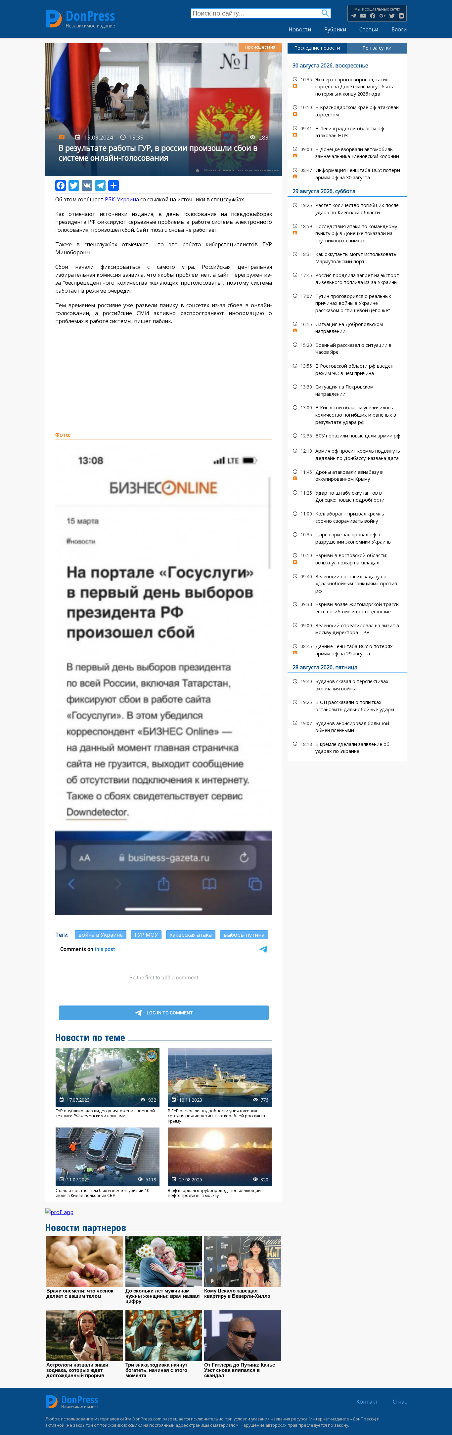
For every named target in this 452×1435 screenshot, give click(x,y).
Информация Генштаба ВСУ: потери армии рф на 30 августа (347, 173)
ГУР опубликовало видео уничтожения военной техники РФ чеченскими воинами (107, 1085)
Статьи (368, 29)
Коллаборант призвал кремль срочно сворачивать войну (347, 516)
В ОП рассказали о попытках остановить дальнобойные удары (347, 705)
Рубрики (335, 29)
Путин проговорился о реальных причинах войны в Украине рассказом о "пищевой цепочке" (347, 302)
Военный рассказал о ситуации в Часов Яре (347, 347)
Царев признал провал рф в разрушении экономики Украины (347, 537)
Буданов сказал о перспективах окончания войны (347, 684)
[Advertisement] (163, 378)
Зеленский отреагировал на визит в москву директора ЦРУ (347, 628)
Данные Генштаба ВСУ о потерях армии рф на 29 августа (347, 649)
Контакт (367, 1401)
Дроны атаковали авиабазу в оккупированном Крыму (347, 474)
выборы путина (244, 934)
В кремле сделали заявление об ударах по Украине (347, 747)
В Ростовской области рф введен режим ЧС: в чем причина (347, 368)
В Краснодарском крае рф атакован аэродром (347, 110)
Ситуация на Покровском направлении (347, 389)
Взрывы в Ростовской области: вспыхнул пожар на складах (347, 558)
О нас (400, 1401)
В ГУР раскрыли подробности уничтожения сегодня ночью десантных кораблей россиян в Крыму (219, 1085)
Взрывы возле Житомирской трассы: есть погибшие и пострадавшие (347, 607)
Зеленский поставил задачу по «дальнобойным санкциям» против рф (347, 583)
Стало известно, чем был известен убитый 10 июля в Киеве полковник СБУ (107, 1163)
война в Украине (100, 934)
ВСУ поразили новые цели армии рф (347, 435)
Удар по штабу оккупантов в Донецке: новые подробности (347, 495)
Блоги (399, 29)
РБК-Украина (122, 199)
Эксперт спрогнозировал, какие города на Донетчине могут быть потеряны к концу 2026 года (347, 86)
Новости (300, 29)
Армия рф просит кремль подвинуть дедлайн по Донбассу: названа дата (347, 453)
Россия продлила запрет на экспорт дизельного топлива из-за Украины (347, 278)
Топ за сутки (376, 48)
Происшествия (260, 47)
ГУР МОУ (146, 934)
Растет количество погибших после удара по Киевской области (347, 208)
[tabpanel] (347, 407)
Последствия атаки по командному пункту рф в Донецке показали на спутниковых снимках (347, 233)
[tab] (317, 48)
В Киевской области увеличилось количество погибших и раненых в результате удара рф (347, 414)
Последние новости (317, 48)
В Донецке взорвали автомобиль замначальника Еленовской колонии (347, 152)
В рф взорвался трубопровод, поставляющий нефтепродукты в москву (219, 1163)
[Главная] (53, 18)
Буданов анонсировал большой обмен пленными (347, 726)
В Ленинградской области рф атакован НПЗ (347, 131)
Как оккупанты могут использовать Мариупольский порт (347, 256)
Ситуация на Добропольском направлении (347, 327)
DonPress (90, 16)
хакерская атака (191, 934)
